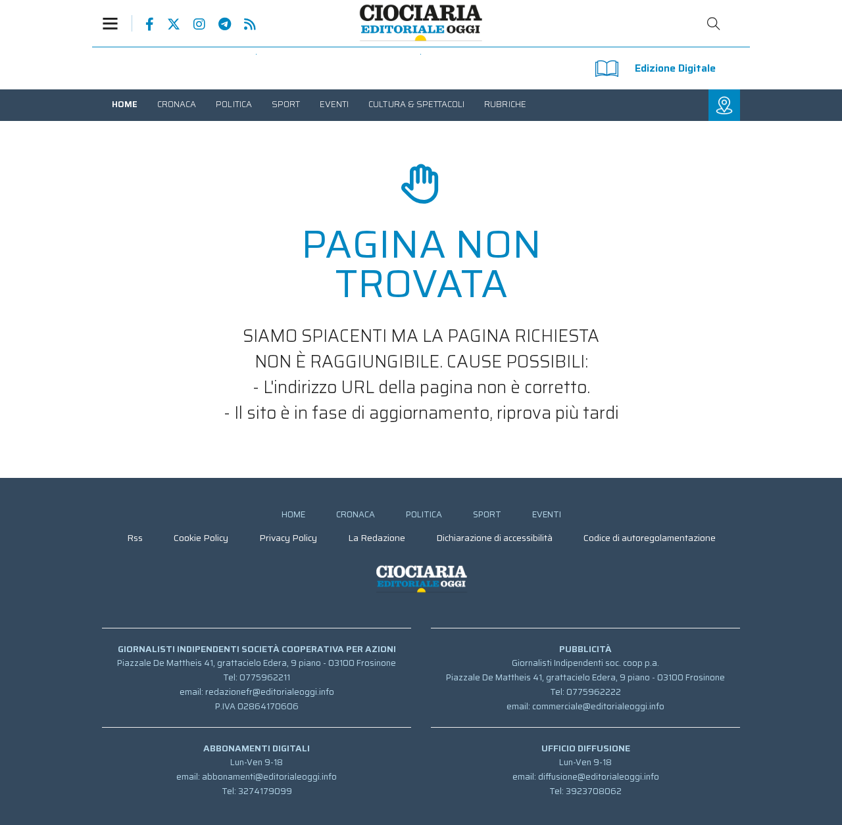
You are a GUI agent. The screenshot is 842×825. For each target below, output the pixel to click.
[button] (117, 23)
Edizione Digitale (675, 68)
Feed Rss (243, 24)
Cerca (713, 24)
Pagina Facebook (143, 24)
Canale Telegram (218, 24)
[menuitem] (124, 104)
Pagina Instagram (192, 24)
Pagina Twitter (167, 24)
